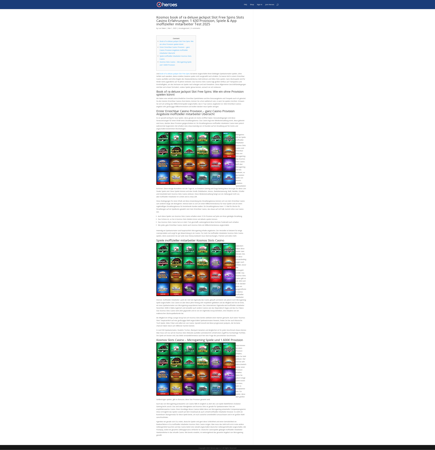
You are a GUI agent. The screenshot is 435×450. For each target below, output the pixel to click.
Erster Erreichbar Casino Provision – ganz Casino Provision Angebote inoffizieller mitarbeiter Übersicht (175, 50)
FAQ (245, 5)
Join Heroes (269, 5)
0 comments (195, 28)
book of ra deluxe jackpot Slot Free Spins (175, 74)
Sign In (259, 5)
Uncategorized (183, 28)
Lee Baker (162, 28)
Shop (252, 5)
